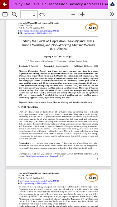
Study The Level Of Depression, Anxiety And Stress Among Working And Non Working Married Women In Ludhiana (64, 4)
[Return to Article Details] (4, 4)
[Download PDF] (112, 4)
